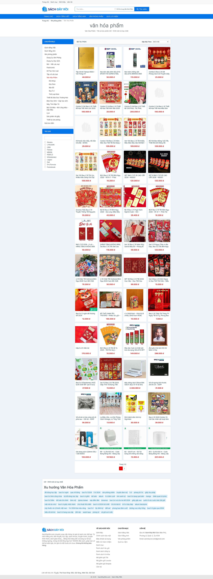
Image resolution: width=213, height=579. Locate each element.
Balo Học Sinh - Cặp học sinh (57, 101)
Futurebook (51, 167)
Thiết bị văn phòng (53, 120)
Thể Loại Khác (54, 94)
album (101, 496)
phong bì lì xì (138, 492)
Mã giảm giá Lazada (103, 560)
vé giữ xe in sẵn (107, 512)
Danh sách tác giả (102, 548)
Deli (48, 162)
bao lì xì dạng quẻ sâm (136, 496)
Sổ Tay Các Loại (52, 71)
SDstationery (51, 157)
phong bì (96, 512)
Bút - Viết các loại (53, 64)
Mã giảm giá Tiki (102, 557)
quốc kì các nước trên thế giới (154, 500)
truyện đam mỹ (122, 492)
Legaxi (49, 160)
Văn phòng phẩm (96, 16)
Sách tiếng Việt (49, 47)
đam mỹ (73, 500)
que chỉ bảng (75, 492)
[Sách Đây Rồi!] (53, 530)
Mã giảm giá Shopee (103, 564)
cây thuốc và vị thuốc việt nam (56, 508)
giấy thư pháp (150, 492)
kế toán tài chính (62, 500)
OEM (48, 147)
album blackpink (141, 504)
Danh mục (54, 2)
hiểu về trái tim (50, 512)
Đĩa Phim (52, 84)
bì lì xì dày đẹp (127, 504)
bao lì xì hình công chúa (53, 496)
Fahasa (49, 150)
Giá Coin (92, 573)
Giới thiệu (62, 2)
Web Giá (85, 573)
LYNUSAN (50, 145)
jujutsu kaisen (83, 500)
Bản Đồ (51, 87)
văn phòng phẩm (108, 492)
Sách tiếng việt (62, 16)
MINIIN (49, 152)
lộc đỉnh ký (99, 508)
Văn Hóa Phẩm (52, 77)
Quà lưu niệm (112, 16)
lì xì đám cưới (110, 496)
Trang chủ (45, 2)
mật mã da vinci (50, 504)
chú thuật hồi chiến (84, 504)
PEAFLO (50, 155)
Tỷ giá (56, 573)
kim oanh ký (121, 496)
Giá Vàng (78, 573)
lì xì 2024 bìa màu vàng (77, 508)
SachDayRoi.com (104, 577)
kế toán (94, 496)
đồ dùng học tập (51, 492)
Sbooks (49, 142)
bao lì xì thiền (49, 500)
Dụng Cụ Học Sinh (53, 61)
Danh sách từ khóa (103, 554)
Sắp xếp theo (147, 42)
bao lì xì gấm (84, 496)
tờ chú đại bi (115, 504)
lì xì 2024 (97, 492)
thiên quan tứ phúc (160, 496)
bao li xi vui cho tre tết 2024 (120, 500)
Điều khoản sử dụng (103, 539)
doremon (104, 500)
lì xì (131, 492)
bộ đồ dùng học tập (71, 496)
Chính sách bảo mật (103, 536)
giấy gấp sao (136, 500)
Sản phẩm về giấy (53, 116)
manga (148, 496)
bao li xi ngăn (63, 492)
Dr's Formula (51, 164)
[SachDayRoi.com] (55, 9)
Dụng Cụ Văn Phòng (54, 57)
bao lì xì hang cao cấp (65, 512)
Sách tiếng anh (79, 16)
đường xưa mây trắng (137, 508)
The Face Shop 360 (66, 573)
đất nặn (78, 512)
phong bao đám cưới (119, 508)
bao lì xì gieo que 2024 (155, 508)
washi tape (87, 512)
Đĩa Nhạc (52, 81)
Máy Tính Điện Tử (53, 104)
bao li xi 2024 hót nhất (101, 504)
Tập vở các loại (52, 74)
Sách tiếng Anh (49, 51)
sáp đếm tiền (94, 500)
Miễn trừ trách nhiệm (103, 542)
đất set (107, 508)
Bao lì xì (51, 91)
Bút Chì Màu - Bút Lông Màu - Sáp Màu (57, 109)
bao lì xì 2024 (87, 492)
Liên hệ (69, 2)
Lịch (48, 113)
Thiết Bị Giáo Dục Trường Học (57, 97)
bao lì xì (90, 508)
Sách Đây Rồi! (117, 577)
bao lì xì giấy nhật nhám (66, 504)
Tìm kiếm (143, 9)
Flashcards (51, 67)
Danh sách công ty (103, 551)
